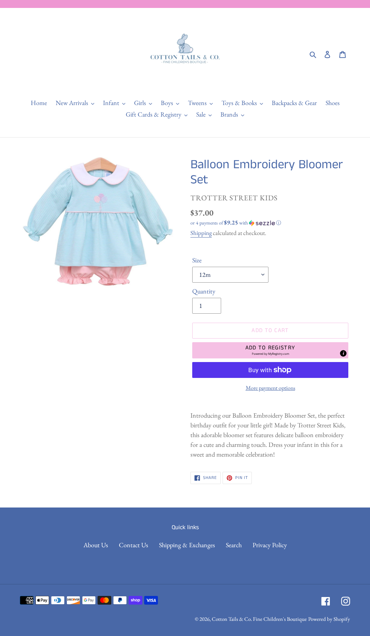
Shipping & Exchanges (187, 545)
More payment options (270, 388)
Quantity (203, 291)
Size (197, 260)
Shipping (201, 233)
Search (234, 545)
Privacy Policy (270, 545)
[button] (235, 222)
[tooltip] (343, 353)
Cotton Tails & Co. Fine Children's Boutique (259, 618)
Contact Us (133, 545)
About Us (95, 545)
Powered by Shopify (329, 618)
